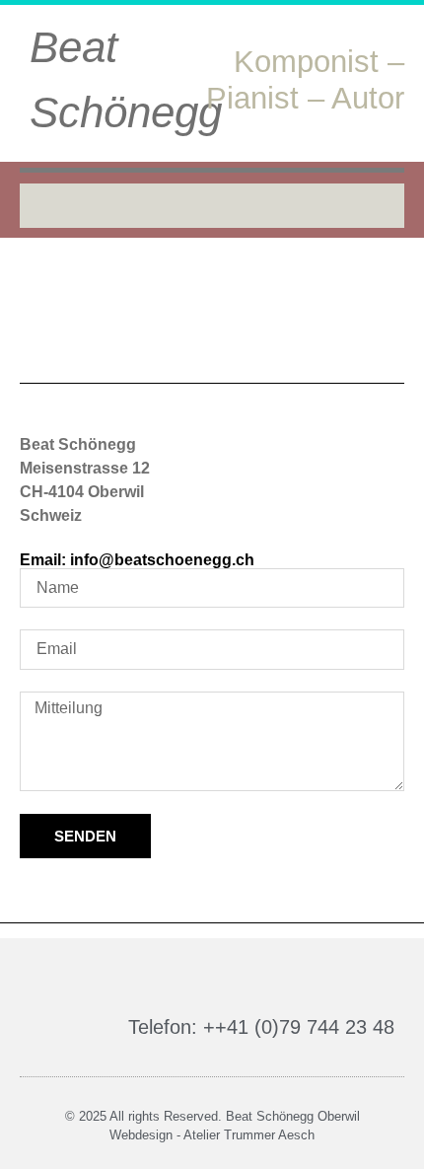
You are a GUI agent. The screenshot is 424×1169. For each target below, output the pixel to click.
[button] (212, 205)
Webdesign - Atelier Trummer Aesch (212, 1135)
